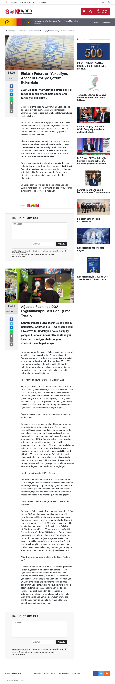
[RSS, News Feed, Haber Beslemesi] (107, 673)
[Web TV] (103, 2)
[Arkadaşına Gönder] (11, 103)
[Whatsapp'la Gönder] (11, 99)
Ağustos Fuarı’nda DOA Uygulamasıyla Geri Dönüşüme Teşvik (58, 22)
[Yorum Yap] (11, 111)
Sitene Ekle (42, 2)
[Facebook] (11, 86)
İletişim (53, 674)
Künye (46, 674)
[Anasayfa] (6, 2)
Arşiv (34, 2)
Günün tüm (102, 22)
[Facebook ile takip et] (95, 673)
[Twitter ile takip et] (101, 673)
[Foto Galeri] (108, 2)
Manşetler (14, 2)
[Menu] (84, 11)
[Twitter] (11, 90)
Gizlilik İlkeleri (64, 674)
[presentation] (13, 22)
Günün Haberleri (25, 2)
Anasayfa (37, 674)
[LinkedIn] (11, 94)
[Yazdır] (11, 107)
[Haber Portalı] (18, 11)
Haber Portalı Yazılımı (16, 681)
